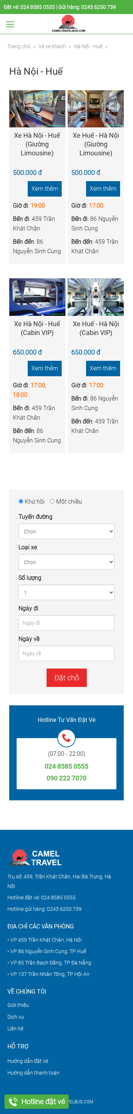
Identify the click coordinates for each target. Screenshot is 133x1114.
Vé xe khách (52, 46)
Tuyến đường (35, 516)
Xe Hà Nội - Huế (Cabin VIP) (37, 328)
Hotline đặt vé (43, 1101)
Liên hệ (15, 1029)
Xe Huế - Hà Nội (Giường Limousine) (96, 144)
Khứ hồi (34, 501)
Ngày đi (28, 608)
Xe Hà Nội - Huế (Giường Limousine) (37, 144)
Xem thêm (44, 188)
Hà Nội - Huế (88, 46)
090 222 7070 (66, 778)
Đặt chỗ (66, 677)
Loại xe (27, 547)
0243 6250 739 (98, 7)
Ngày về (29, 638)
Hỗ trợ (17, 1046)
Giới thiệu (18, 1005)
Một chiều (68, 501)
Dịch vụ (15, 1017)
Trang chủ (18, 46)
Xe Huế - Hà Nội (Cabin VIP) (96, 328)
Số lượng (29, 577)
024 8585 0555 (37, 7)
